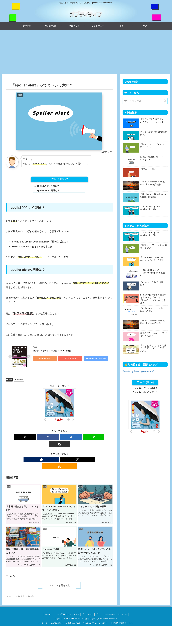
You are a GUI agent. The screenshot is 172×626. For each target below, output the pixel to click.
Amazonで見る (44, 358)
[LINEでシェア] (93, 437)
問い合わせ (122, 614)
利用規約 (115, 623)
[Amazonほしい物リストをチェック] (59, 466)
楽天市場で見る (70, 358)
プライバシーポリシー (105, 614)
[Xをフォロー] (77, 459)
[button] (59, 444)
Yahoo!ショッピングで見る (96, 358)
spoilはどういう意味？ (48, 186)
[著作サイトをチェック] (41, 459)
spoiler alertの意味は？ (48, 190)
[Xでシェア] (25, 437)
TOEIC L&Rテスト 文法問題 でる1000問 (52, 351)
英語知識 (20, 380)
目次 (56, 179)
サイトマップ (73, 614)
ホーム (48, 614)
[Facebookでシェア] (48, 437)
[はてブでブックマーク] (71, 437)
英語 (10, 380)
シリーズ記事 (59, 614)
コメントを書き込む (59, 585)
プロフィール (87, 614)
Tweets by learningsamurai (137, 371)
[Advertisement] (86, 52)
